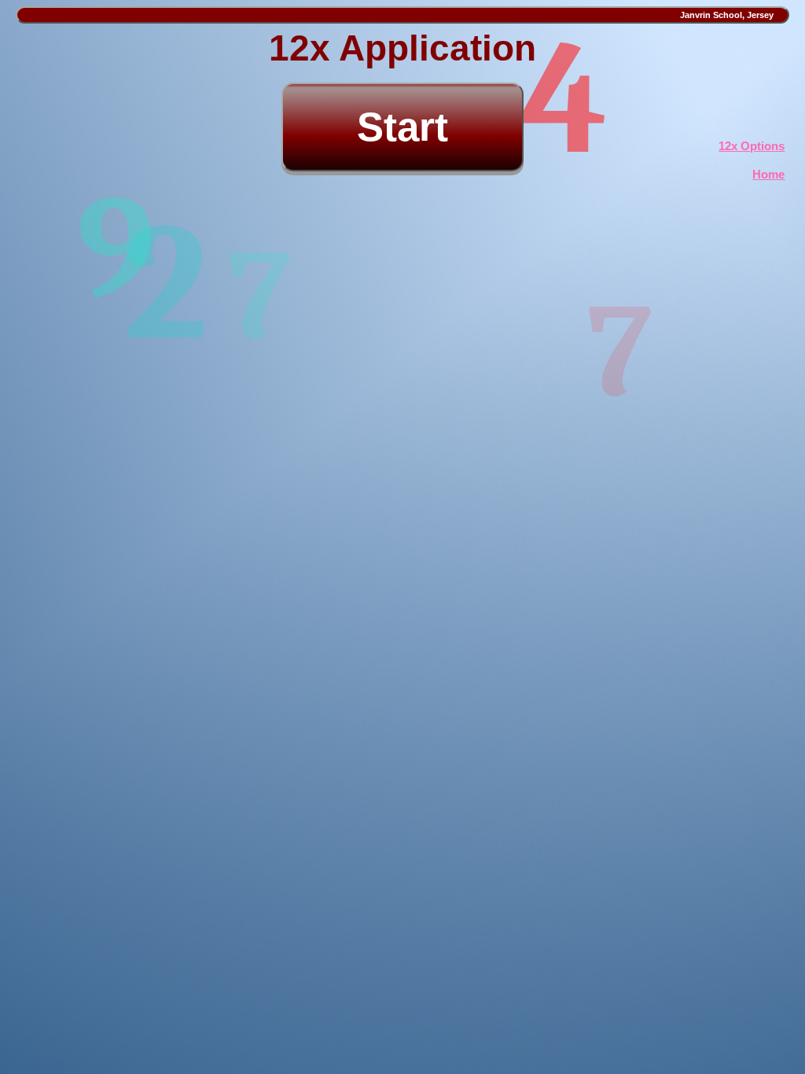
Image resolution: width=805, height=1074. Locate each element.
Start (402, 127)
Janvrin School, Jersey (731, 15)
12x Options (752, 146)
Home (768, 174)
